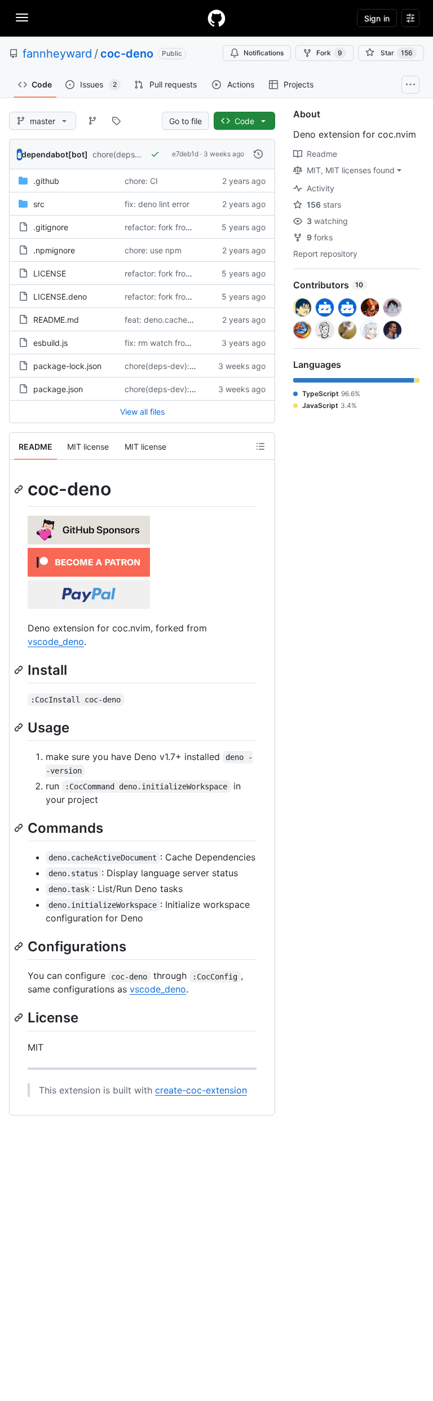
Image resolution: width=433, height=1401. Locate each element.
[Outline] (260, 446)
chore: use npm (153, 250)
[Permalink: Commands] (20, 828)
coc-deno (126, 53)
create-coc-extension (201, 1090)
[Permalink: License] (20, 1018)
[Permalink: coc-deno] (20, 489)
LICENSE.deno (60, 296)
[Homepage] (216, 18)
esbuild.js (50, 343)
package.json (58, 389)
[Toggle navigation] (22, 17)
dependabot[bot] (54, 154)
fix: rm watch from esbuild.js (176, 343)
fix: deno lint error (157, 204)
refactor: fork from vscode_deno (184, 227)
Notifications (264, 53)
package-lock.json (67, 366)
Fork (329, 53)
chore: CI (141, 181)
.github (46, 181)
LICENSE (49, 273)
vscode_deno (56, 641)
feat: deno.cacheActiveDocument (186, 319)
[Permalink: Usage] (20, 727)
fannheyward (57, 53)
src (39, 204)
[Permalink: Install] (20, 670)
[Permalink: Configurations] (20, 946)
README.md (56, 319)
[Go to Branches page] (92, 121)
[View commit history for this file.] (258, 154)
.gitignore (50, 227)
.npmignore (54, 250)
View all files (142, 411)
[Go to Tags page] (116, 121)
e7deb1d (185, 154)
